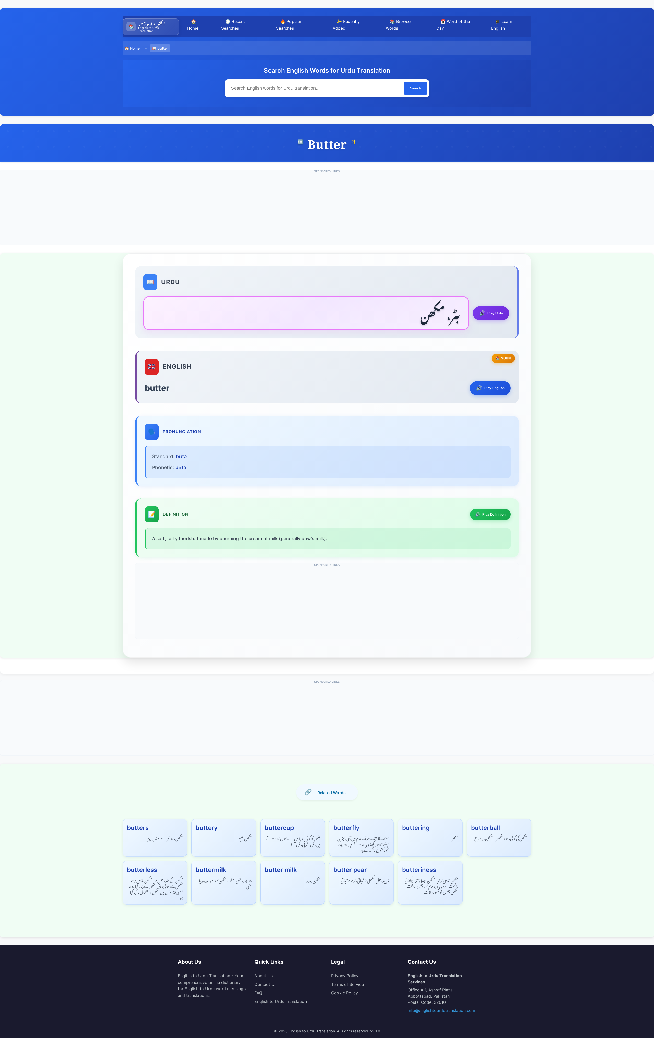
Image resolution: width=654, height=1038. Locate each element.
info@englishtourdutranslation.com (441, 1010)
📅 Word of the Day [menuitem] (453, 25)
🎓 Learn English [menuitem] (501, 25)
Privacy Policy (344, 975)
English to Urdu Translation (280, 1001)
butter (162, 48)
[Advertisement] (327, 209)
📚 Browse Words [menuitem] (398, 25)
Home (135, 48)
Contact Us (265, 984)
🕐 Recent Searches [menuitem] (233, 25)
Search (415, 88)
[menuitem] (151, 26)
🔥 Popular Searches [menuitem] (288, 25)
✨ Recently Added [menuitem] (346, 25)
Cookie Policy (344, 992)
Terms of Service (347, 984)
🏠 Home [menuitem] (192, 25)
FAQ (258, 992)
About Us (263, 975)
